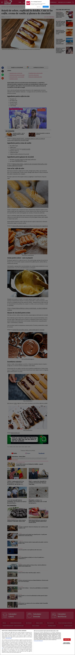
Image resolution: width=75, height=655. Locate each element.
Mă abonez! (45, 6)
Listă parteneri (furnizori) (38, 640)
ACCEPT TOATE (67, 639)
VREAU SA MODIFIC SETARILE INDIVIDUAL (66, 643)
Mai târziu (39, 6)
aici (2, 647)
